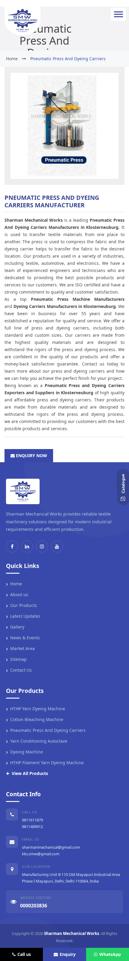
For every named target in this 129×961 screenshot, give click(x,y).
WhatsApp (110, 954)
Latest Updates (23, 616)
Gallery (15, 627)
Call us (24, 954)
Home (14, 583)
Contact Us (19, 670)
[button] (118, 14)
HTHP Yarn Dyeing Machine (35, 708)
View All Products (27, 773)
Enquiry (68, 954)
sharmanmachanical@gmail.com (51, 847)
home (12, 58)
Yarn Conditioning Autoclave (36, 741)
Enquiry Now (31, 455)
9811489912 (32, 826)
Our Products (21, 605)
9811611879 (32, 820)
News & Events (23, 637)
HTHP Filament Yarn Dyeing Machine (45, 762)
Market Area (20, 648)
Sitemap (16, 659)
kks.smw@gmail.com (40, 853)
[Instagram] (42, 546)
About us (17, 594)
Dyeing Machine (24, 751)
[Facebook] (12, 546)
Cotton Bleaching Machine (34, 719)
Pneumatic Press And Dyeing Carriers (46, 730)
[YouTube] (57, 546)
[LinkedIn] (27, 546)
